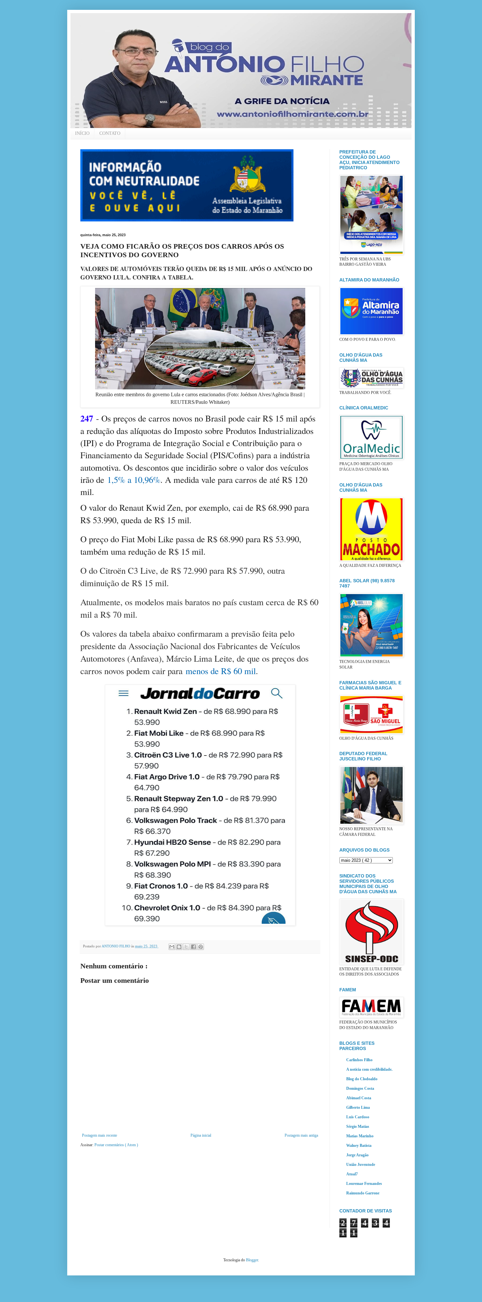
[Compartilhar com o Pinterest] (200, 946)
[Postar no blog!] (179, 946)
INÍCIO (82, 133)
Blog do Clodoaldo (361, 1079)
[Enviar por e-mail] (172, 946)
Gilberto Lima (358, 1107)
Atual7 (352, 1174)
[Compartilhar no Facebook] (193, 946)
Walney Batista (359, 1145)
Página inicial (201, 1135)
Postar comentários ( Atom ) (116, 1145)
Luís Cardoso (357, 1117)
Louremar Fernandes (364, 1183)
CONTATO (109, 133)
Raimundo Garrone (362, 1193)
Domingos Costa (360, 1088)
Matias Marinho (359, 1136)
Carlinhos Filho (359, 1060)
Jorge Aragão (357, 1155)
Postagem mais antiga (301, 1135)
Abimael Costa (358, 1098)
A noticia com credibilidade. (369, 1069)
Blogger (252, 1260)
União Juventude (360, 1164)
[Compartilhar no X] (186, 946)
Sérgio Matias (357, 1126)
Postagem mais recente (99, 1135)
